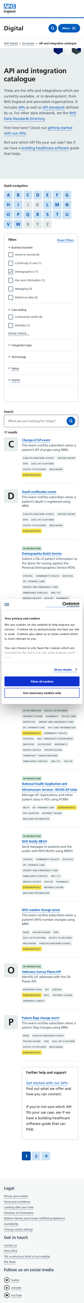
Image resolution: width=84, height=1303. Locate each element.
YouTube (16, 1295)
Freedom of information (19, 1213)
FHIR (25, 463)
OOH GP (48, 598)
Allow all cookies (42, 681)
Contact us (10, 1245)
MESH (26, 807)
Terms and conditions (17, 1202)
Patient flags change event (40, 1018)
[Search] (71, 421)
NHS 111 (56, 592)
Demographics (32, 475)
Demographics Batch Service (42, 553)
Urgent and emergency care (40, 587)
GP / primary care (34, 581)
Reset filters (65, 240)
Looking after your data (18, 1207)
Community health (47, 576)
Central (28, 576)
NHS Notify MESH (34, 841)
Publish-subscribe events (38, 458)
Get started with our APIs (46, 1083)
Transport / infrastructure (40, 755)
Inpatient (28, 744)
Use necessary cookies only (42, 692)
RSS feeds (9, 1262)
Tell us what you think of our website (27, 1256)
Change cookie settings (18, 1230)
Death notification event (39, 492)
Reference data (32, 989)
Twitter (15, 1280)
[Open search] (52, 28)
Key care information (61, 727)
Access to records (34, 469)
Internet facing (33, 716)
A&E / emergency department (55, 738)
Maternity (61, 744)
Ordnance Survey (34, 1001)
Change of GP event (36, 440)
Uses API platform (42, 463)
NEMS (26, 932)
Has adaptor (31, 813)
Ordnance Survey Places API (41, 972)
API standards (53, 107)
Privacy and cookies (16, 1196)
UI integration (32, 710)
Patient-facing (66, 458)
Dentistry (29, 722)
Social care (69, 716)
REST (46, 995)
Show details (63, 669)
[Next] (45, 1156)
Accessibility (11, 1224)
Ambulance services (35, 592)
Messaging (56, 469)
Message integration (36, 819)
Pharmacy (62, 598)
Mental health (32, 598)
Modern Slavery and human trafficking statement (34, 1219)
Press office (10, 1251)
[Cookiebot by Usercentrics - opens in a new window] (62, 604)
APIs (21, 107)
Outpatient (44, 744)
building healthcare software (45, 148)
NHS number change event (41, 910)
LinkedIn (16, 1288)
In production (32, 548)
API (47, 989)
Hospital (68, 576)
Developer (28, 43)
